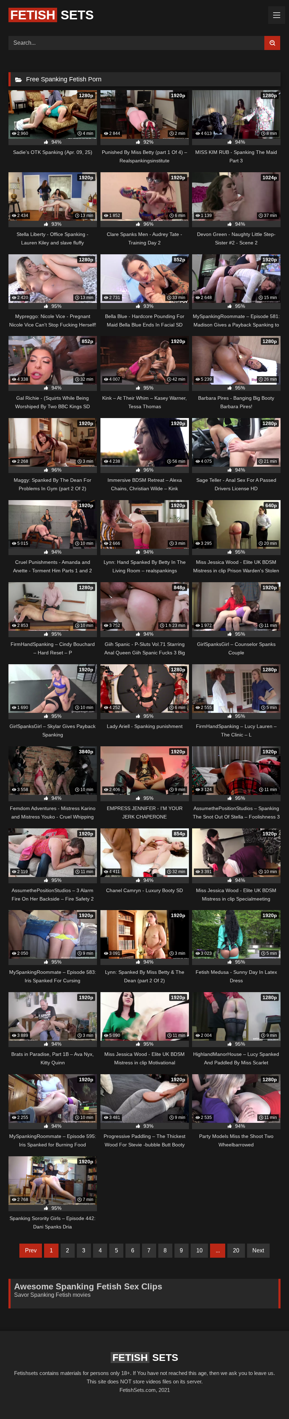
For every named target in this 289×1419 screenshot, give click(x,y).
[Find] (272, 43)
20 (236, 1250)
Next (258, 1250)
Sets (52, 15)
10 (199, 1250)
